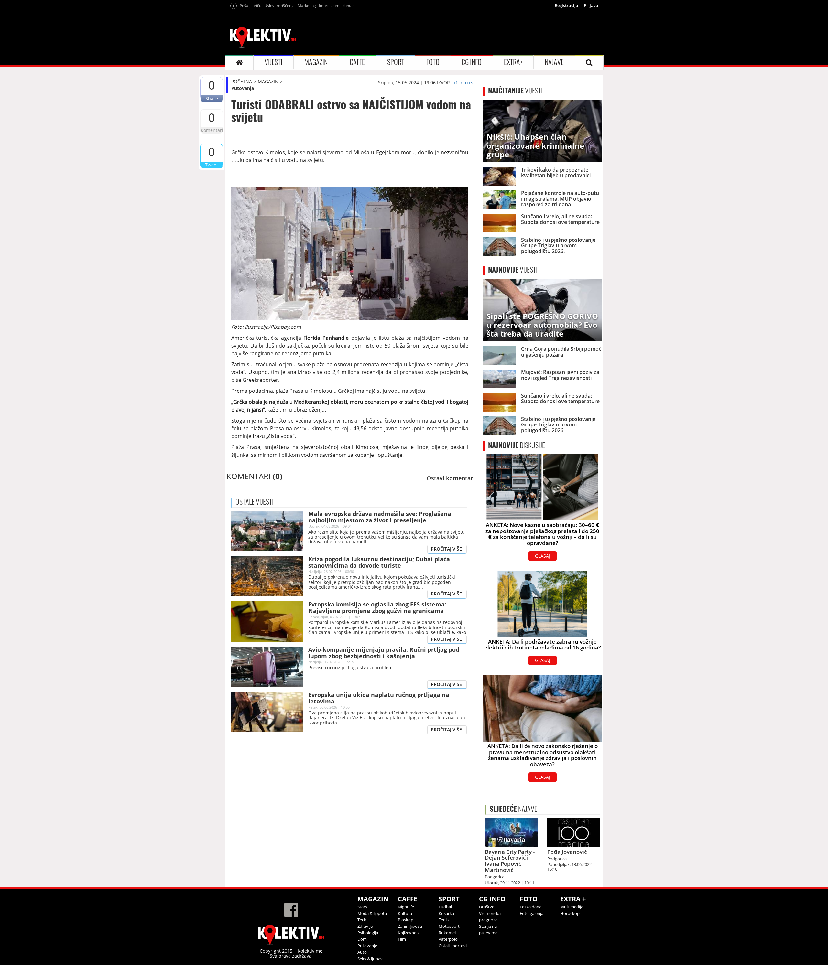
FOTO (433, 62)
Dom (362, 939)
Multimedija (571, 907)
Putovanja (242, 88)
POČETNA (241, 82)
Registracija (566, 5)
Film (402, 939)
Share (211, 98)
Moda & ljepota (372, 913)
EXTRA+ (513, 62)
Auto (362, 952)
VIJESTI (273, 62)
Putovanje (367, 946)
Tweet (211, 165)
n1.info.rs (462, 83)
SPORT (395, 62)
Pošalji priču (250, 5)
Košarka (446, 913)
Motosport (449, 926)
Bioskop (405, 920)
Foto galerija (531, 913)
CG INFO (472, 62)
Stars (362, 907)
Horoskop (570, 913)
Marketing (307, 5)
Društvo (487, 907)
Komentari (212, 130)
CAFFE (357, 62)
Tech (361, 920)
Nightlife (406, 907)
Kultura (405, 913)
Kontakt (349, 5)
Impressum (329, 5)
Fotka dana (530, 907)
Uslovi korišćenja (279, 5)
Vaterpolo (448, 939)
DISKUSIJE (516, 445)
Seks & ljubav (370, 958)
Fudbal (445, 907)
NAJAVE (554, 62)
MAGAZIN (316, 62)
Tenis (444, 920)
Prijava (591, 5)
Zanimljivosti (410, 926)
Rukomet (447, 933)
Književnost (409, 933)
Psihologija (367, 933)
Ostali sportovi (453, 946)
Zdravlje (365, 926)
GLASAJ (542, 556)
